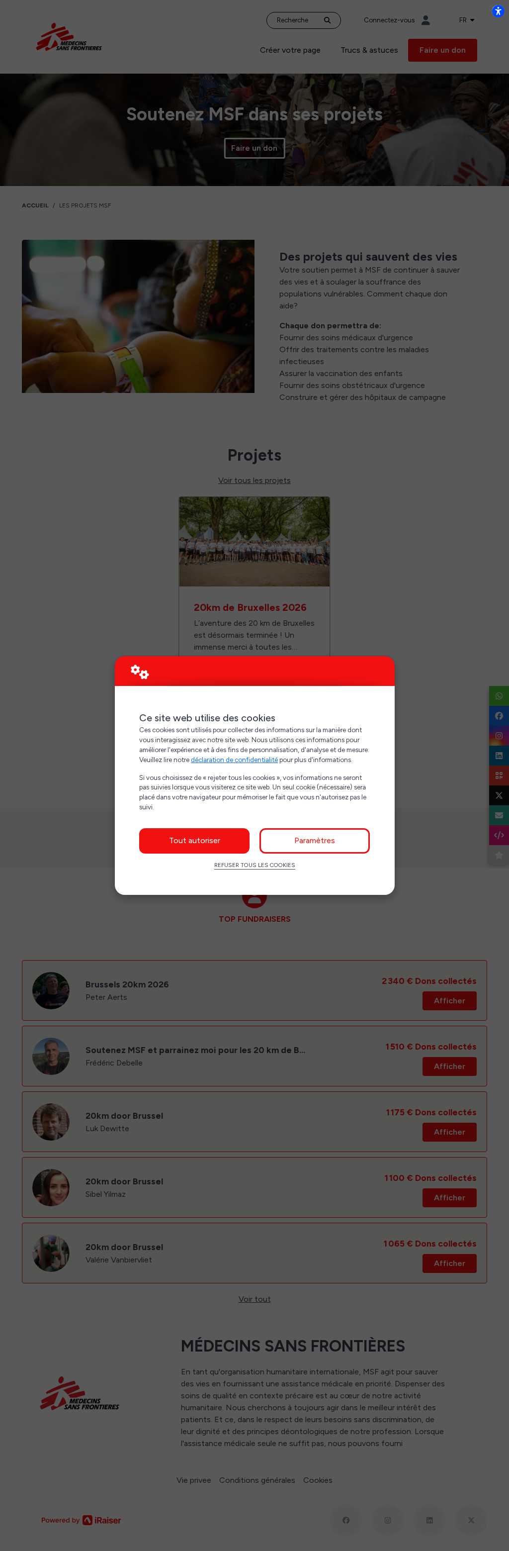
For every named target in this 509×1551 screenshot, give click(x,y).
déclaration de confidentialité (234, 760)
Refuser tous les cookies (254, 865)
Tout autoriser (194, 840)
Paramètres (314, 840)
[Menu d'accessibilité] (498, 11)
